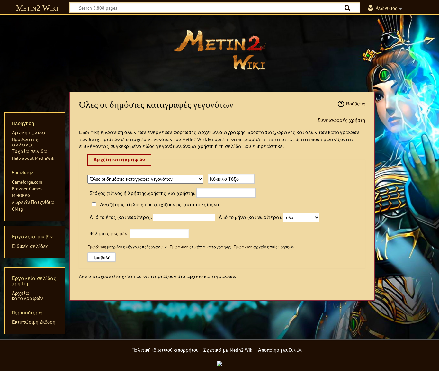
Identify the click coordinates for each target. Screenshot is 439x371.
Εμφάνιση (96, 246)
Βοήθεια (355, 104)
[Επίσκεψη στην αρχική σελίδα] (219, 50)
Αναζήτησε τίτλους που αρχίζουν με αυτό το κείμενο (159, 205)
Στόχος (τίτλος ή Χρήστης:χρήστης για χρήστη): (142, 193)
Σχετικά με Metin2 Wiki (228, 350)
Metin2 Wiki (37, 8)
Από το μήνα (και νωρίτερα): (250, 217)
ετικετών (117, 234)
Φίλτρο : (109, 234)
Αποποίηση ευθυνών (280, 350)
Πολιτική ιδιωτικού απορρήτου (165, 350)
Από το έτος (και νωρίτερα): (121, 217)
